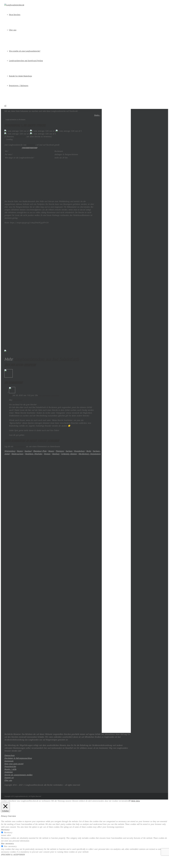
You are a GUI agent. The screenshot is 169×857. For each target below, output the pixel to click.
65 (5, 106)
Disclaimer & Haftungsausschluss (18, 758)
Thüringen (60, 451)
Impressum (8, 761)
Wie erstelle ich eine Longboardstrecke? (24, 51)
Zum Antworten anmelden (48, 395)
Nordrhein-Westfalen (33, 454)
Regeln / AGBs (10, 769)
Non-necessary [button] (7, 843)
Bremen (47, 454)
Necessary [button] (5, 830)
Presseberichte (10, 766)
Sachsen (69, 451)
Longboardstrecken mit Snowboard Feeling (26, 61)
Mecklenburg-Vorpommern (90, 454)
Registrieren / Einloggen (18, 86)
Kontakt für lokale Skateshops (20, 76)
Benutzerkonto (19, 446)
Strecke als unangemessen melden (18, 775)
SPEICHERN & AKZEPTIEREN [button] (13, 855)
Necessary (8, 832)
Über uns (12, 30)
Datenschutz (9, 755)
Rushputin (31, 145)
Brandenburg (79, 451)
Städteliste (8, 772)
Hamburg (55, 454)
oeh (10, 395)
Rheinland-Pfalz (39, 451)
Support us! (9, 777)
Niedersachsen (17, 454)
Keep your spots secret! (13, 764)
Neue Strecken (14, 15)
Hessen (51, 451)
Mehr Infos (135, 801)
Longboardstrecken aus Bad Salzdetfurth (46, 359)
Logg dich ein (20, 136)
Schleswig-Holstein (69, 454)
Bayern (20, 451)
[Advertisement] (49, 182)
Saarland (28, 451)
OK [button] (129, 801)
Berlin (88, 451)
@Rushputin (18, 400)
